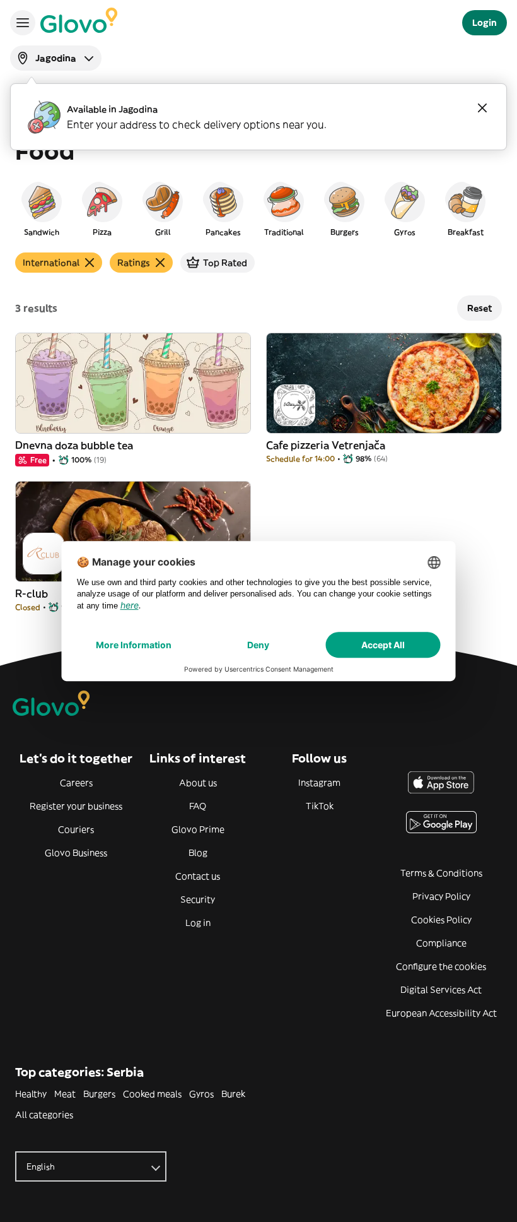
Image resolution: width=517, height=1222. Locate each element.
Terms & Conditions (441, 873)
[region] (258, 208)
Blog (198, 852)
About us (198, 782)
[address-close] (482, 108)
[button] (41, 208)
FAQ (197, 806)
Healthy (31, 1094)
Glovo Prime (197, 829)
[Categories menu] (22, 22)
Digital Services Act (441, 989)
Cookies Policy (441, 919)
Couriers (76, 829)
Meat (65, 1094)
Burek (233, 1094)
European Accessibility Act (441, 1013)
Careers (76, 782)
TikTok (320, 806)
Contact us (197, 876)
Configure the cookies (441, 966)
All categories (44, 1114)
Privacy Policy (441, 896)
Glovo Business (76, 852)
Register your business (76, 806)
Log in (198, 922)
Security (197, 899)
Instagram (319, 782)
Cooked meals (152, 1094)
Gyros (201, 1094)
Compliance (441, 943)
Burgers (99, 1094)
